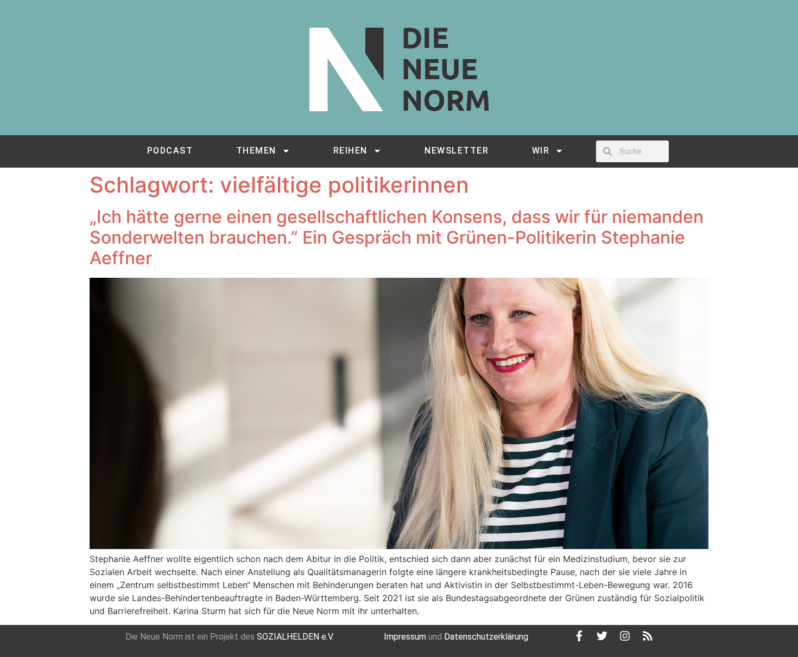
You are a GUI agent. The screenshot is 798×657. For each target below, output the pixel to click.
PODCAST (170, 150)
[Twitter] (602, 635)
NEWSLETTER (457, 150)
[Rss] (647, 635)
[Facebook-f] (579, 635)
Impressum (405, 637)
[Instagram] (624, 635)
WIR (541, 150)
